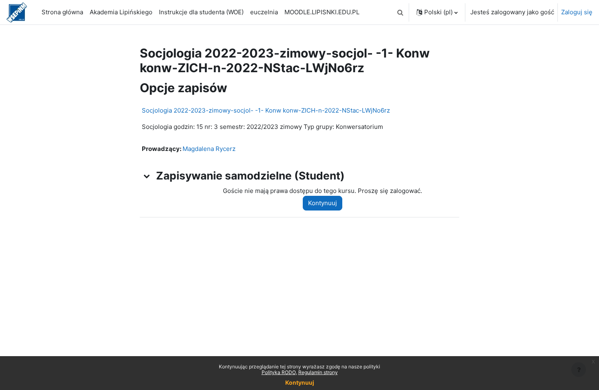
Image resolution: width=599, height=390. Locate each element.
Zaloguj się (576, 12)
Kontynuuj (322, 203)
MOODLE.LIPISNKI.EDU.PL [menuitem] (321, 12)
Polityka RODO (279, 372)
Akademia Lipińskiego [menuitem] (121, 12)
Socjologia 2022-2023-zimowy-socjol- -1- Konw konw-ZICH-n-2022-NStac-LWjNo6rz (266, 110)
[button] (400, 12)
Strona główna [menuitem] (62, 12)
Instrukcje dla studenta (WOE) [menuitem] (201, 12)
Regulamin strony (318, 372)
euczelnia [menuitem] (264, 12)
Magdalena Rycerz (209, 149)
